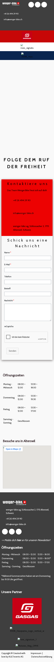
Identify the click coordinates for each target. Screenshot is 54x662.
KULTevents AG (16, 656)
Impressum (36, 653)
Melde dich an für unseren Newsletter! (27, 540)
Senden (12, 351)
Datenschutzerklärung (41, 656)
